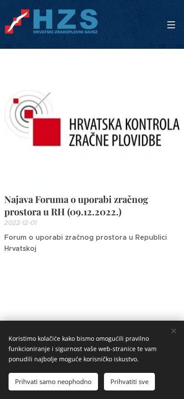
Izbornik (171, 24)
